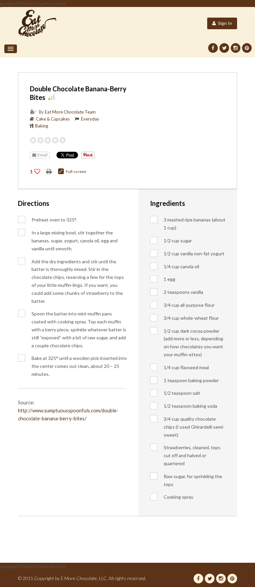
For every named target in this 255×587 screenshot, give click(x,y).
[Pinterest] (247, 48)
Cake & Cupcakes (53, 119)
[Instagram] (235, 48)
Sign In (224, 23)
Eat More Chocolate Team (70, 112)
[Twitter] (224, 48)
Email (41, 154)
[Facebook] (213, 48)
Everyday (90, 119)
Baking (41, 125)
